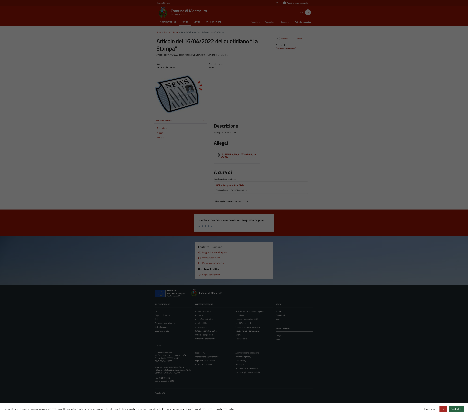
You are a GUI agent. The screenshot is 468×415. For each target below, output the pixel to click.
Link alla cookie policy (224, 409)
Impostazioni (430, 409)
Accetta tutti (456, 409)
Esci (443, 409)
